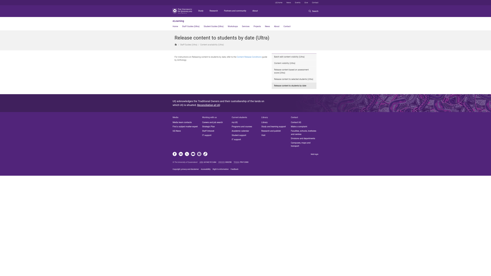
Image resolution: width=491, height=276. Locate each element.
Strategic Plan (208, 126)
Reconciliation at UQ (208, 105)
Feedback (234, 169)
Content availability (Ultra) (212, 44)
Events (297, 3)
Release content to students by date (290, 85)
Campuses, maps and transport (300, 144)
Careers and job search (212, 122)
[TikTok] (205, 154)
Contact (315, 3)
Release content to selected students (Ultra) (293, 79)
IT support (206, 135)
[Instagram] (199, 154)
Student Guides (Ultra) (214, 26)
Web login (314, 154)
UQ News (177, 131)
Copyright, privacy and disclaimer (186, 169)
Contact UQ (296, 122)
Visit (263, 135)
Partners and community (235, 11)
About (255, 11)
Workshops (233, 26)
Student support (239, 135)
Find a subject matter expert (185, 126)
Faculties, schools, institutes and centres (303, 132)
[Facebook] (175, 154)
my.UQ (235, 122)
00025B (228, 162)
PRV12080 (244, 162)
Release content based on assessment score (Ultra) (291, 71)
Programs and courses (242, 126)
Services (245, 26)
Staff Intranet (208, 131)
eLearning (178, 20)
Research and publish (271, 131)
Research (214, 11)
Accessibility (206, 169)
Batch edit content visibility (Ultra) (289, 57)
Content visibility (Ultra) (284, 63)
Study (200, 11)
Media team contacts (182, 122)
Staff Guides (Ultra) (191, 26)
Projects (257, 26)
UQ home (278, 3)
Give (306, 3)
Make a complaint (299, 126)
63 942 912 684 (210, 162)
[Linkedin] (181, 154)
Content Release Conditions (249, 57)
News (288, 3)
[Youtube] (193, 154)
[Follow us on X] (187, 154)
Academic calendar (240, 131)
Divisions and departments (303, 138)
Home (175, 26)
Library (264, 122)
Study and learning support (273, 126)
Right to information (221, 169)
